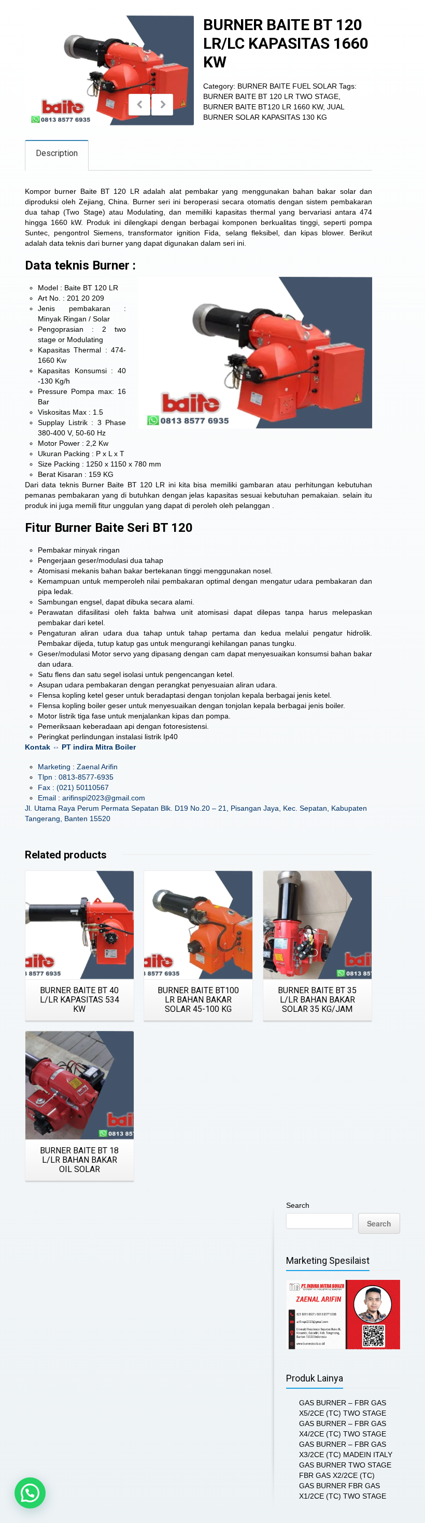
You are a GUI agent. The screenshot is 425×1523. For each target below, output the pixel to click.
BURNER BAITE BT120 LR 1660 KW (263, 107)
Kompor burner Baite (61, 191)
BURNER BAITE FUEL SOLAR (287, 86)
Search (297, 1205)
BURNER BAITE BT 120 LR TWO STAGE (270, 96)
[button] (30, 1492)
